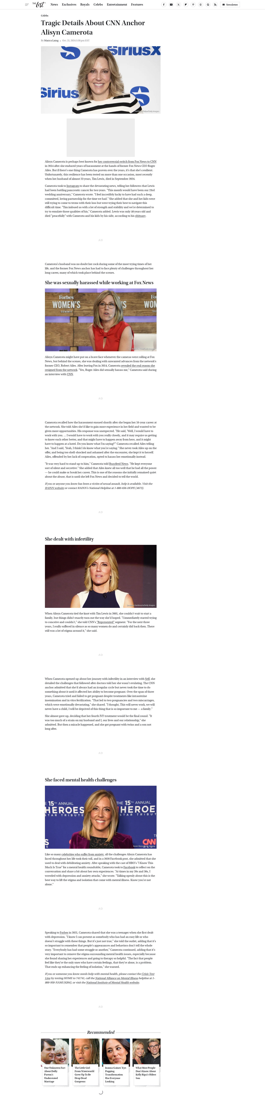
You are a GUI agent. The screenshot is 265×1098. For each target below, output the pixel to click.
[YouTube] (171, 4)
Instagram (73, 186)
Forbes (64, 932)
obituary (140, 216)
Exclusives (69, 4)
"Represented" (105, 622)
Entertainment (117, 4)
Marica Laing (51, 40)
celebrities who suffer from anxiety (82, 854)
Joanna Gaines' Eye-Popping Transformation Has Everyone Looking (116, 1074)
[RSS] (215, 4)
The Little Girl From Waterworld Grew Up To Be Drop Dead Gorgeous (84, 1074)
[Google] (207, 4)
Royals (85, 4)
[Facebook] (163, 4)
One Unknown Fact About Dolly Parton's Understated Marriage (54, 1074)
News (54, 4)
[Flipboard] (185, 4)
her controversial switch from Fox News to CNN (127, 161)
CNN (70, 374)
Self (147, 678)
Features (137, 4)
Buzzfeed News (118, 463)
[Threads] (200, 4)
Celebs (98, 4)
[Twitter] (178, 4)
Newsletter (232, 4)
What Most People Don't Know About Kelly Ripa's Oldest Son (146, 1073)
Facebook (129, 867)
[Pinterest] (193, 4)
